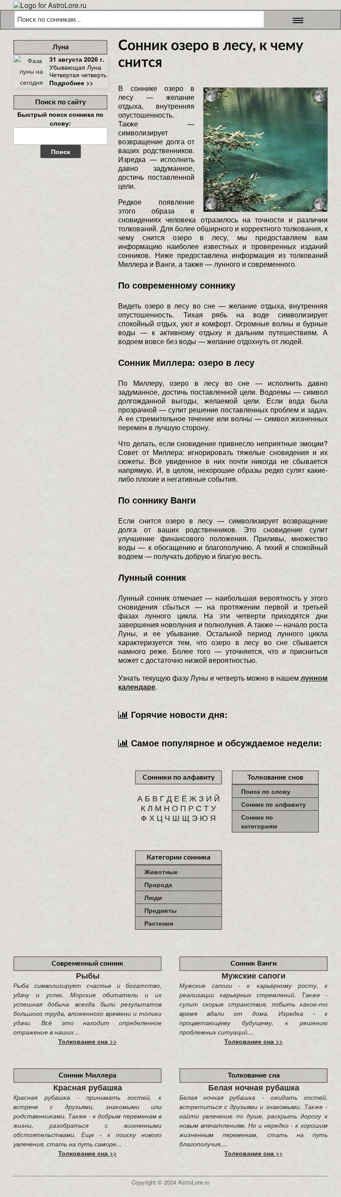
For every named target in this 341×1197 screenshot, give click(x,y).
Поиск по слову (265, 791)
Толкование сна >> (87, 1041)
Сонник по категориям (259, 821)
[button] (295, 20)
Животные (161, 871)
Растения (158, 923)
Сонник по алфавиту (273, 804)
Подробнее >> (71, 82)
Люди (153, 897)
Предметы (160, 910)
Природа (158, 884)
